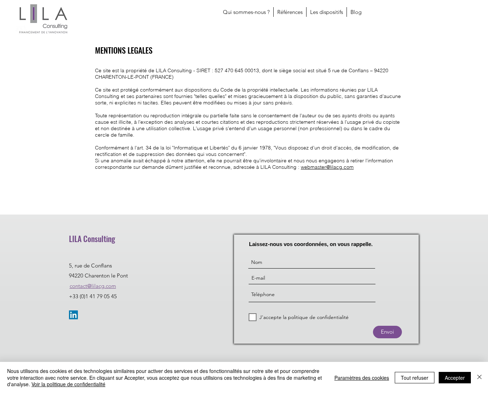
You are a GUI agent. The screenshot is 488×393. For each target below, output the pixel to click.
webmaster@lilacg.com (327, 167)
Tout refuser (414, 377)
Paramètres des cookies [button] (361, 377)
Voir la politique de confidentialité (68, 384)
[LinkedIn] (73, 314)
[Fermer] (479, 377)
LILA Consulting (92, 238)
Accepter (455, 377)
